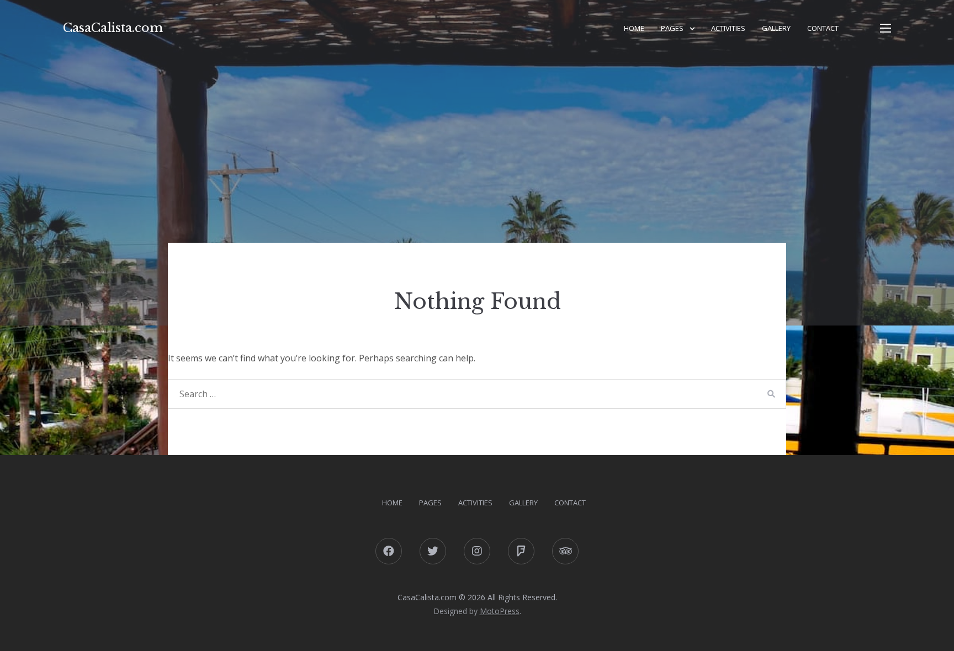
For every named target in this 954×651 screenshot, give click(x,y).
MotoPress (500, 611)
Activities (728, 28)
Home (634, 28)
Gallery (776, 28)
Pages (672, 28)
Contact (823, 28)
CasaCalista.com (113, 27)
